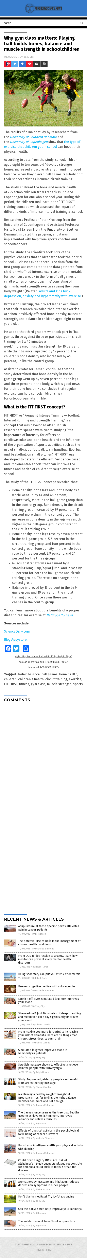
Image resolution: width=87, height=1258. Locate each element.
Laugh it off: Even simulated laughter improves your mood (48, 1000)
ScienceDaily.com (17, 631)
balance (34, 674)
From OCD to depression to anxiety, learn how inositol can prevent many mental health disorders (47, 959)
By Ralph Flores (40, 966)
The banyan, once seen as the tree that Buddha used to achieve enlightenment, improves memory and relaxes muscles (48, 1116)
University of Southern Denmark (33, 137)
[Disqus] (43, 756)
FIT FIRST (10, 684)
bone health (68, 674)
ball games (49, 674)
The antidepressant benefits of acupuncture (46, 1221)
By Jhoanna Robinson (43, 1105)
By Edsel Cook (39, 978)
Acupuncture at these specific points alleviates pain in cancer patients (48, 927)
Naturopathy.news (59, 615)
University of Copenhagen (29, 142)
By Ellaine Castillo (41, 1024)
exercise (75, 679)
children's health (31, 679)
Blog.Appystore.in (17, 639)
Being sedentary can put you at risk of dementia (49, 974)
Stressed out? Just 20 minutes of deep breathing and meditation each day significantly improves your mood (49, 1017)
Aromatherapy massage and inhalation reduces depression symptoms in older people (48, 1183)
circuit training (56, 679)
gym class (38, 684)
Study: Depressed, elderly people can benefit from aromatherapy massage (48, 1081)
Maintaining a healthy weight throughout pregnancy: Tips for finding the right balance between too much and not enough (47, 1098)
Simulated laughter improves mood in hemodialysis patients (42, 1051)
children (10, 679)
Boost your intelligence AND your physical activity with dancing (50, 1147)
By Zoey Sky (38, 1006)
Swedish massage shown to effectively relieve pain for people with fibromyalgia (48, 1066)
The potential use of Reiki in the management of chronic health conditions (49, 942)
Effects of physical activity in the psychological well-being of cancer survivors (48, 1132)
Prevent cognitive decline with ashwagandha (46, 986)
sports (78, 684)
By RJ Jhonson (39, 934)
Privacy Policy (43, 1249)
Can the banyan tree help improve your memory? (50, 1209)
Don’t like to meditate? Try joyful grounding (46, 1196)
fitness (24, 684)
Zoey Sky (28, 56)
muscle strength (59, 684)
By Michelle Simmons (43, 948)
